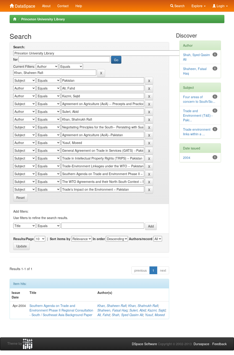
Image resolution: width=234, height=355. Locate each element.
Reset (20, 197)
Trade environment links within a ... (196, 131)
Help (78, 5)
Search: (19, 47)
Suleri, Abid (137, 310)
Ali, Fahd (103, 314)
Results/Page (23, 238)
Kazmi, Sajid (156, 310)
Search (179, 5)
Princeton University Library (43, 19)
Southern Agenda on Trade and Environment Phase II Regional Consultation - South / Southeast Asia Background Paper (61, 310)
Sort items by (60, 238)
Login (221, 5)
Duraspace (201, 343)
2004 (186, 157)
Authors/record (140, 238)
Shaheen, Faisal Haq (112, 310)
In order (99, 238)
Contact (63, 5)
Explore (197, 5)
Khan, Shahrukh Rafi (143, 305)
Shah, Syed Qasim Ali (127, 314)
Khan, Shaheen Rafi (111, 305)
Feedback (219, 343)
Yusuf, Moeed (155, 314)
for (15, 59)
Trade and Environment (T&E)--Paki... (198, 115)
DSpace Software (144, 343)
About (46, 5)
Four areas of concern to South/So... (199, 99)
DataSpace (24, 5)
